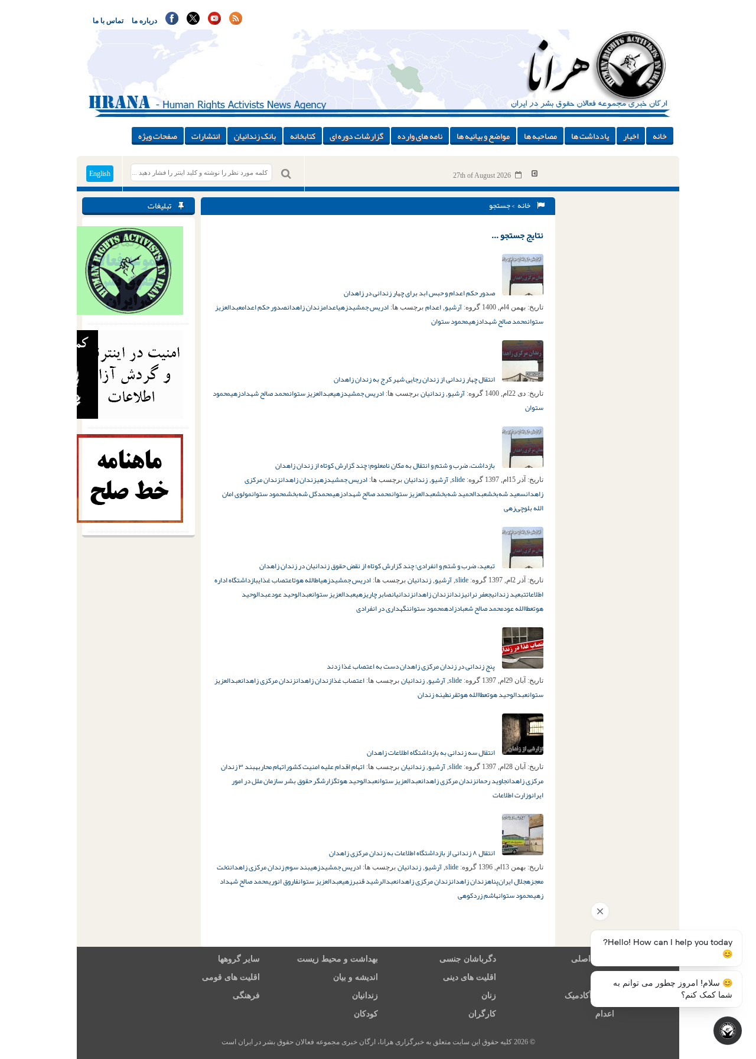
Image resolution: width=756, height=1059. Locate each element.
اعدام (433, 307)
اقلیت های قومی (231, 977)
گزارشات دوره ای (356, 136)
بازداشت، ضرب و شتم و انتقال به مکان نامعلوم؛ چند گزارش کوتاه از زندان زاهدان (385, 465)
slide (458, 480)
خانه (660, 136)
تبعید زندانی (508, 594)
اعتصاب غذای (276, 580)
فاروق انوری (283, 881)
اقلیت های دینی (469, 977)
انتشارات (205, 136)
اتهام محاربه (270, 767)
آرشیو (453, 307)
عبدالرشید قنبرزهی (369, 881)
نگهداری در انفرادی (382, 608)
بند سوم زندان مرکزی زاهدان (270, 867)
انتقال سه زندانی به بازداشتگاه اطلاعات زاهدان (431, 752)
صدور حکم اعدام (264, 307)
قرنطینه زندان (438, 694)
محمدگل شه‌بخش (309, 494)
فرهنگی (246, 995)
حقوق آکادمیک (589, 995)
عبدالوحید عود (291, 594)
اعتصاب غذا (347, 680)
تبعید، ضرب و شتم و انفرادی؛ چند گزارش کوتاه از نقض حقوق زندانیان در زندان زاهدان (377, 566)
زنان (488, 995)
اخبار (630, 136)
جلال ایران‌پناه (506, 881)
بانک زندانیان (255, 136)
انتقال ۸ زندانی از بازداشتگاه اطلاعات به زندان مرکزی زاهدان (412, 853)
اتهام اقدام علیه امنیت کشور (325, 767)
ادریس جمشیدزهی (363, 307)
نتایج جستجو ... (517, 235)
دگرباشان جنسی (467, 958)
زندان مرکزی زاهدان (268, 680)
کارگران (482, 1013)
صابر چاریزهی (374, 594)
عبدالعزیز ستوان (311, 393)
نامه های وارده (419, 136)
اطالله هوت (307, 580)
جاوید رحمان (491, 781)
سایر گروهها (239, 958)
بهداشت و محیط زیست (337, 958)
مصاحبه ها (540, 136)
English (99, 174)
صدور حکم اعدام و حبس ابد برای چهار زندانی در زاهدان (420, 293)
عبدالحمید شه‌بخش (461, 494)
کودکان (366, 1013)
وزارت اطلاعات (512, 795)
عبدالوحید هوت (507, 694)
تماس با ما (108, 21)
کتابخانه (302, 136)
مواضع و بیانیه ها (483, 136)
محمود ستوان (449, 321)
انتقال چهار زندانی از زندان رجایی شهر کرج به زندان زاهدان (415, 379)
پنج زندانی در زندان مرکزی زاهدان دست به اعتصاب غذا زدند (411, 666)
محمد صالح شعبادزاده (473, 608)
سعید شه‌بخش (506, 494)
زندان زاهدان (305, 307)
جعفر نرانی (477, 594)
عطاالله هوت (472, 694)
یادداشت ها (590, 136)
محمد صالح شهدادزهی (497, 321)
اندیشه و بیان (355, 977)
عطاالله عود (518, 608)
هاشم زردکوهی (478, 895)
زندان (456, 594)
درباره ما (144, 21)
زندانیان (432, 393)
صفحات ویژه (157, 136)
